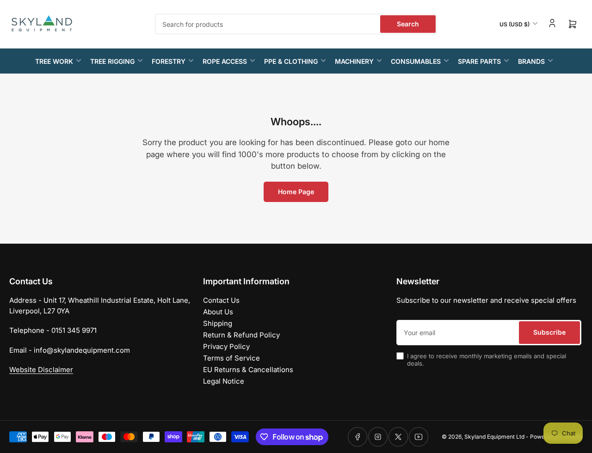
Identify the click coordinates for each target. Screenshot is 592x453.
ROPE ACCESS (225, 61)
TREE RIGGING (112, 61)
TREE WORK (54, 61)
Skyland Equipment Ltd (494, 436)
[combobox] (296, 24)
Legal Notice (223, 381)
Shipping (217, 323)
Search (408, 24)
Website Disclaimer (41, 369)
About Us (218, 311)
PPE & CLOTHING (291, 61)
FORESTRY (168, 61)
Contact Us (221, 300)
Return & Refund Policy (241, 335)
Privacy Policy (226, 346)
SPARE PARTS (479, 61)
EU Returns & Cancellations (248, 369)
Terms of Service (231, 358)
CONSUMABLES (416, 61)
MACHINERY (354, 61)
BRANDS (531, 61)
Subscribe (549, 332)
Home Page (296, 192)
